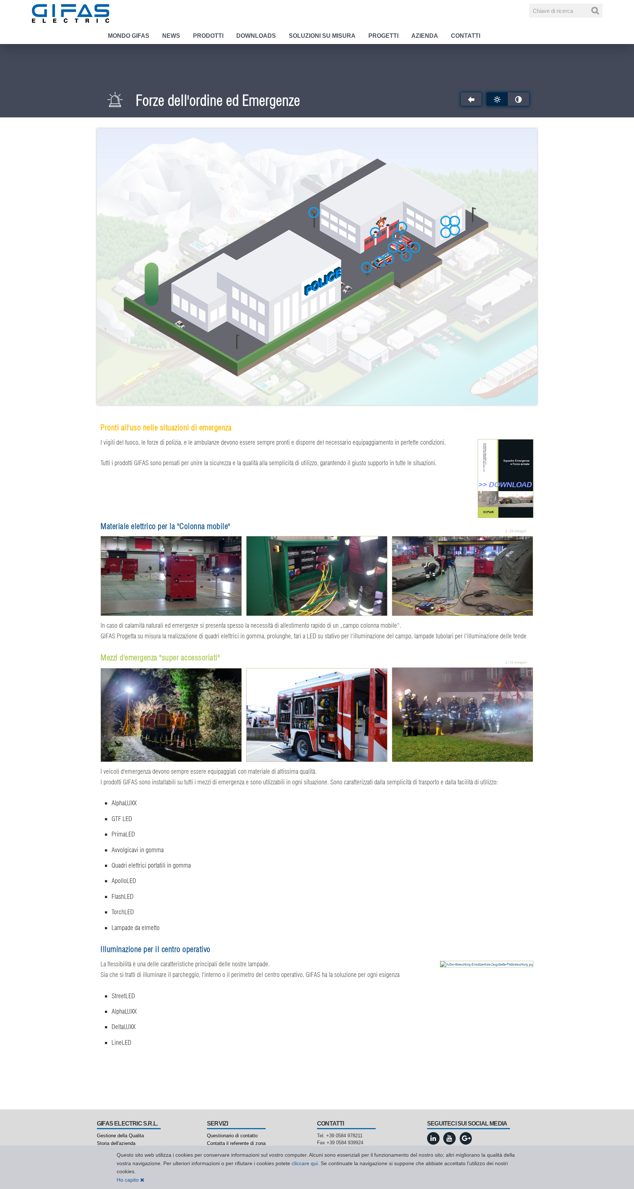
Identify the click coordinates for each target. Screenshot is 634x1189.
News (171, 36)
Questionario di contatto (232, 1135)
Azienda (424, 36)
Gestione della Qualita (120, 1135)
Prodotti (208, 36)
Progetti (383, 36)
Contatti (465, 36)
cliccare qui (305, 1163)
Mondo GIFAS (128, 36)
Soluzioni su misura (322, 36)
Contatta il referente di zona (236, 1143)
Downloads (256, 36)
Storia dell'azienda (116, 1143)
